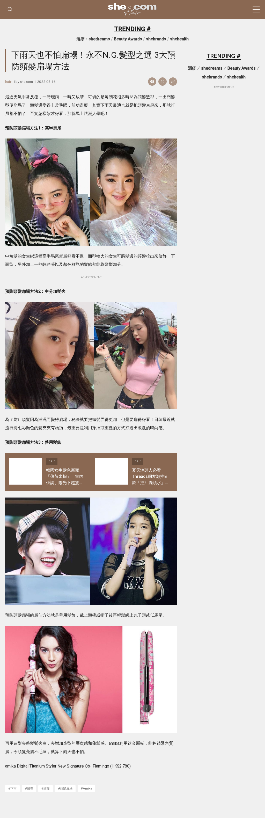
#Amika (86, 788)
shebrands (156, 38)
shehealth (179, 38)
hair (8, 81)
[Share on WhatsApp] (162, 81)
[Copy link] (173, 81)
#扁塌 (29, 788)
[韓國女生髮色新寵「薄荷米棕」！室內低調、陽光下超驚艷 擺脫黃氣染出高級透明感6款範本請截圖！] (25, 472)
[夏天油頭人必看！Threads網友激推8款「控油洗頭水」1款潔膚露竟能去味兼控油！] (111, 472)
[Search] (9, 9)
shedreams (99, 38)
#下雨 (12, 788)
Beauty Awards (128, 38)
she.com (26, 81)
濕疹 (80, 38)
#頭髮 (45, 788)
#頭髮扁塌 (65, 788)
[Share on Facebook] (152, 81)
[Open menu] (256, 9)
